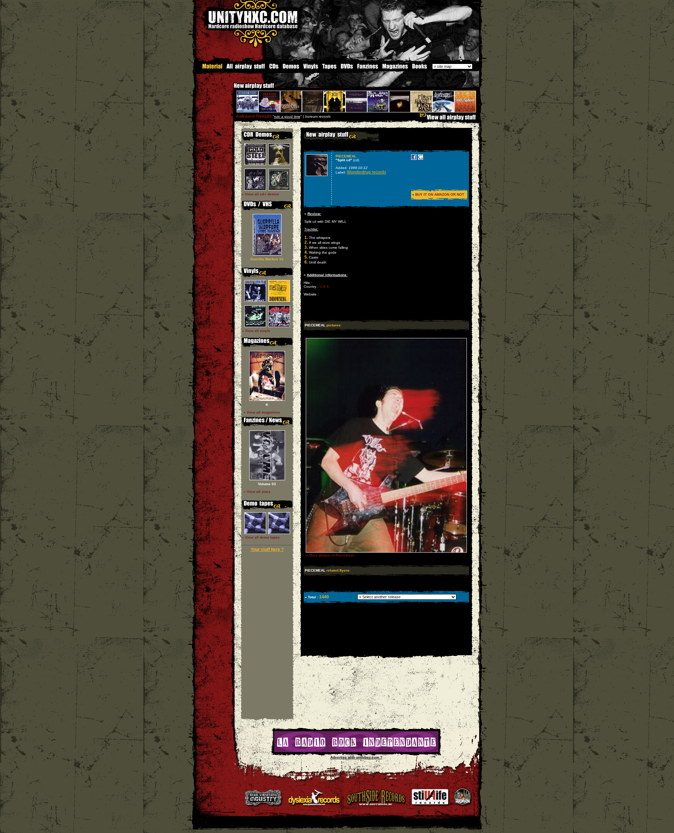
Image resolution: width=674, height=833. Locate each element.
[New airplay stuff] (230, 89)
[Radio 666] (356, 751)
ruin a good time (287, 116)
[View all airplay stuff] (449, 119)
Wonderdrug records (366, 172)
